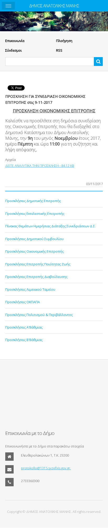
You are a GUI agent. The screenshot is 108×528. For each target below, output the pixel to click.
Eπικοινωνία (14, 40)
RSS (59, 50)
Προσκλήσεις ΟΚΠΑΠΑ (22, 302)
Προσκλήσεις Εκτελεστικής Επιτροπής (34, 213)
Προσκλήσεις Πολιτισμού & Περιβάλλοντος (39, 314)
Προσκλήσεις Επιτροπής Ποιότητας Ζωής (37, 264)
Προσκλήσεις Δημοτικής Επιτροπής (33, 200)
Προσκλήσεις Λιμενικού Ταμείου (30, 289)
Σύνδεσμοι (13, 50)
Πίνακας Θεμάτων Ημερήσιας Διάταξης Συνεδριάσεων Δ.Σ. (50, 226)
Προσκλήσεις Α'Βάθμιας (23, 327)
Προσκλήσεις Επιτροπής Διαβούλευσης (36, 276)
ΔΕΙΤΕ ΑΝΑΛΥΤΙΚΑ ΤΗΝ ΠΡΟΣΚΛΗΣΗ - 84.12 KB (39, 165)
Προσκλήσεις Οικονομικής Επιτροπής (34, 251)
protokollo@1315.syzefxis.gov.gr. (46, 468)
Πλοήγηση (64, 40)
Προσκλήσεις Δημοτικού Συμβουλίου (34, 238)
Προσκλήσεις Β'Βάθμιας (23, 339)
